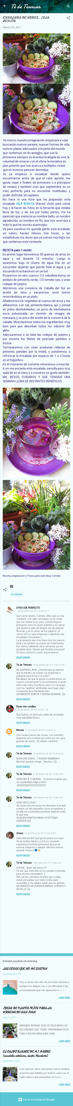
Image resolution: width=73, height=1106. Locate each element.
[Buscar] (68, 7)
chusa (19, 833)
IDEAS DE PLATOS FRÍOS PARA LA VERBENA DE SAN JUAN (27, 1010)
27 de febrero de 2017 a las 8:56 (48, 774)
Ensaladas (16, 594)
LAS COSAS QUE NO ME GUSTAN (25, 969)
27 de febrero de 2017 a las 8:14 (40, 730)
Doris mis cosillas (26, 706)
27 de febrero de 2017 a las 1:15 (33, 709)
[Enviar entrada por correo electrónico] (12, 587)
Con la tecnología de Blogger (38, 1099)
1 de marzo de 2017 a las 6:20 (47, 863)
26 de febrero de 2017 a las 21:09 (48, 665)
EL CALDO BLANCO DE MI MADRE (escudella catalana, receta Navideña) (26, 1054)
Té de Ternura (26, 6)
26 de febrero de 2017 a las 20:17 (33, 611)
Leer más (64, 997)
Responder (23, 657)
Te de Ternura (24, 664)
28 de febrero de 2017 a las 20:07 (40, 833)
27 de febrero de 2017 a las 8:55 (48, 753)
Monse (20, 730)
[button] (68, 18)
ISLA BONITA (25, 203)
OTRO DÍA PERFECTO (28, 607)
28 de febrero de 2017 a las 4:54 (48, 797)
